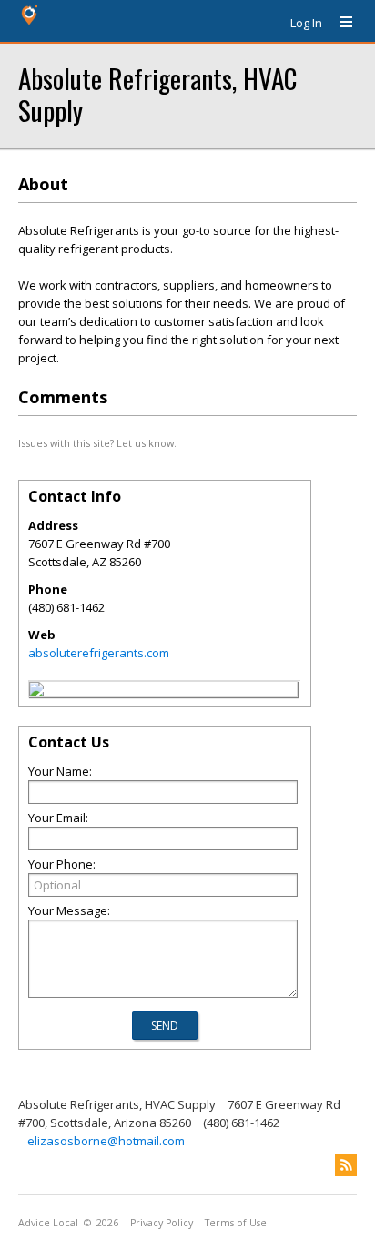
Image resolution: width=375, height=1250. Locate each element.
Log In (306, 23)
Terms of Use (236, 1222)
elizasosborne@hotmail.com (106, 1141)
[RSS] (346, 1165)
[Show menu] (339, 23)
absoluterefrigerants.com (98, 653)
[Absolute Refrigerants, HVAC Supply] (36, 692)
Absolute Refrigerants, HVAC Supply (157, 93)
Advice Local (48, 1222)
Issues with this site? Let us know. (97, 443)
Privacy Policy (161, 1222)
